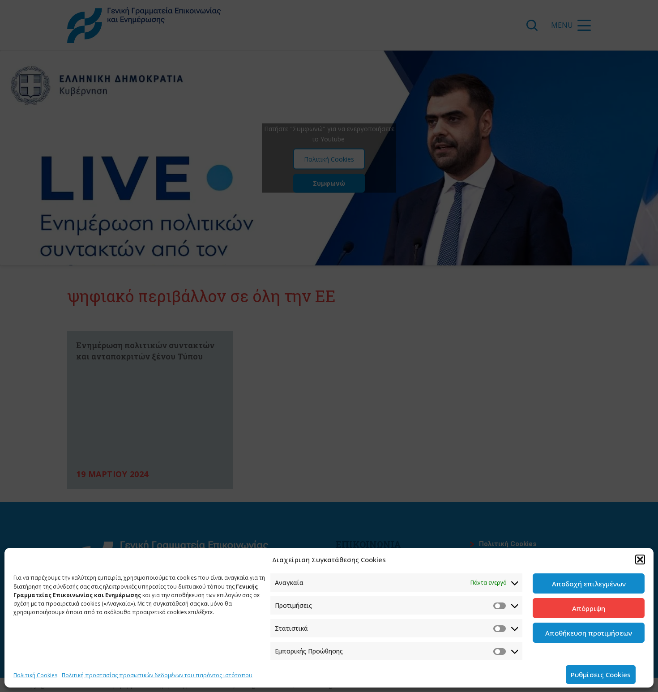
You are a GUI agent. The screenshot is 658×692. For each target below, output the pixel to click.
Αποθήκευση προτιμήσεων (588, 632)
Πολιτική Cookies (35, 675)
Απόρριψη (588, 608)
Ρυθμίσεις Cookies (601, 674)
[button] (640, 559)
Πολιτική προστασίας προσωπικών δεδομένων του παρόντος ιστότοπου (157, 675)
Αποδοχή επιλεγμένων (589, 583)
